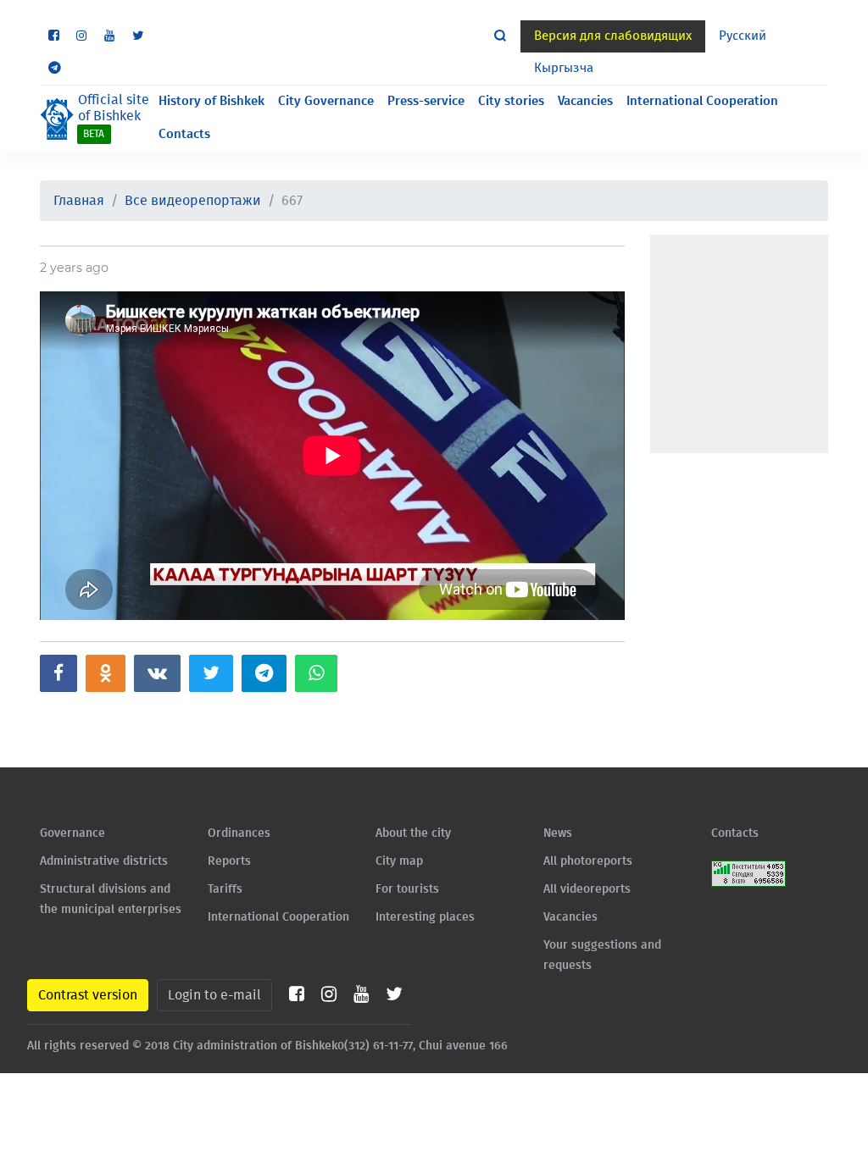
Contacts (184, 134)
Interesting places (425, 917)
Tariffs (225, 889)
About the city (413, 833)
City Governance (326, 101)
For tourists (407, 889)
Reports (229, 861)
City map (399, 861)
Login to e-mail (214, 995)
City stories (511, 101)
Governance (72, 833)
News (557, 833)
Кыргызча (563, 68)
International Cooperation (702, 101)
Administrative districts (104, 861)
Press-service (426, 101)
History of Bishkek (211, 101)
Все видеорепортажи (193, 201)
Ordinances (239, 833)
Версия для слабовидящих (613, 36)
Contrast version (87, 995)
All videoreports (587, 889)
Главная (78, 201)
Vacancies (585, 101)
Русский (742, 36)
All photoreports (587, 861)
